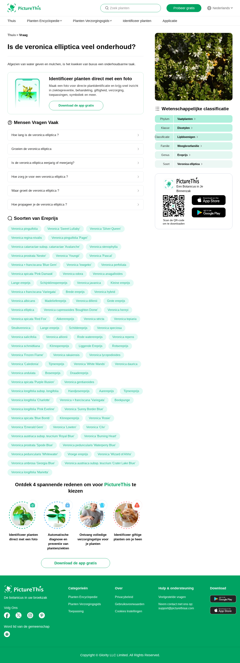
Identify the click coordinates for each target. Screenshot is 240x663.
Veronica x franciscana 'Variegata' (33, 291)
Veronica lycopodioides (104, 355)
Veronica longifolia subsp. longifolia (34, 391)
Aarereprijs (106, 391)
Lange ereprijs (20, 282)
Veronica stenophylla (104, 246)
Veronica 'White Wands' (89, 364)
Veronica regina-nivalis (26, 237)
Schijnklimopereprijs (53, 282)
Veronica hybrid (104, 291)
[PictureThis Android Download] (209, 213)
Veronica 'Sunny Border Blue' (84, 409)
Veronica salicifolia (23, 337)
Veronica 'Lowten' (64, 427)
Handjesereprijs (78, 391)
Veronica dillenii (86, 300)
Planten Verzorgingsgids (84, 604)
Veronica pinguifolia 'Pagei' (70, 237)
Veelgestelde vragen (172, 597)
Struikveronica (20, 328)
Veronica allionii (57, 337)
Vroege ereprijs (78, 454)
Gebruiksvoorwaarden (129, 604)
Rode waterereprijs (90, 337)
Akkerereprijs (65, 319)
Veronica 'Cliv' (95, 427)
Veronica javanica (89, 282)
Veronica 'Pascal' (100, 255)
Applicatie (170, 21)
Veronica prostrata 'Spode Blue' (32, 445)
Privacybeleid (124, 597)
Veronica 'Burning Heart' (100, 436)
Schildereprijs (78, 328)
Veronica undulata (23, 373)
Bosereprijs (52, 373)
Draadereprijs (79, 373)
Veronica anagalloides (108, 273)
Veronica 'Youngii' (68, 255)
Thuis (12, 21)
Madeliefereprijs (55, 300)
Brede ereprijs (75, 291)
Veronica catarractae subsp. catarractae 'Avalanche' (45, 246)
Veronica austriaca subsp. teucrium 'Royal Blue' (42, 436)
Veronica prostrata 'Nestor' (28, 255)
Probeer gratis (184, 8)
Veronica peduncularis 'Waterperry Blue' (89, 445)
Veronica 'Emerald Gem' (27, 427)
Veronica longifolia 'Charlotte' (30, 400)
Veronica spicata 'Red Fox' (29, 319)
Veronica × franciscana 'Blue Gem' (34, 264)
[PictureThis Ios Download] (209, 200)
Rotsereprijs (120, 346)
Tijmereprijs (56, 364)
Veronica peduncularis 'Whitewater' (34, 454)
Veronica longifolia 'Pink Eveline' (33, 409)
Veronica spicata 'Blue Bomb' (30, 418)
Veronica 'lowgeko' (79, 264)
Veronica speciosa (109, 328)
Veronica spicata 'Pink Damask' (32, 273)
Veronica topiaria (125, 319)
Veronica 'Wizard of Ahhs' (114, 454)
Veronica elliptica (22, 309)
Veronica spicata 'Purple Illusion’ (33, 382)
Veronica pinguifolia (24, 228)
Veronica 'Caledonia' (25, 364)
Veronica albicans (23, 300)
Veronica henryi (118, 309)
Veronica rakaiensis (66, 355)
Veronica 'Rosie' (99, 418)
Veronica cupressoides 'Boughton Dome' (71, 309)
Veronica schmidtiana (25, 346)
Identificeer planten (137, 21)
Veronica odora (73, 273)
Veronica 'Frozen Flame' (27, 355)
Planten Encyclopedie (83, 597)
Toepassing (76, 611)
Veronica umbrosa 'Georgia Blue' (33, 463)
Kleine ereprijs (120, 282)
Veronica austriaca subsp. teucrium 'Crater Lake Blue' (100, 463)
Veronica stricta (94, 319)
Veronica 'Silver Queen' (105, 228)
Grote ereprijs (116, 300)
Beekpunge (122, 400)
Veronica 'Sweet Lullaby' (63, 228)
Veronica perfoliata (113, 264)
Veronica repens (123, 337)
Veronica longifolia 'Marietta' (30, 472)
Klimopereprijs (59, 346)
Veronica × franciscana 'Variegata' (82, 400)
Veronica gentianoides (79, 382)
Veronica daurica (126, 364)
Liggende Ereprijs (90, 346)
